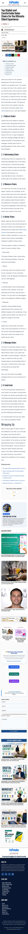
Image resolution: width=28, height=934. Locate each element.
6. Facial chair (8, 72)
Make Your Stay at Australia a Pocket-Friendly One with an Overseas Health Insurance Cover (20, 639)
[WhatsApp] (15, 55)
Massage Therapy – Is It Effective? (12, 483)
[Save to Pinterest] (26, 472)
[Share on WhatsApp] (26, 469)
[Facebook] (6, 55)
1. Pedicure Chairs (9, 63)
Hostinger (19, 929)
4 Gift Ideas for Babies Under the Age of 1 (14, 480)
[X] (12, 55)
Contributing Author (9, 29)
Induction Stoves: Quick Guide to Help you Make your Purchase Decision (13, 583)
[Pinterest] (18, 55)
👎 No (14, 495)
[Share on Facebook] (26, 461)
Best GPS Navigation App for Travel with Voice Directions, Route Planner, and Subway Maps (13, 555)
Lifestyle (5, 24)
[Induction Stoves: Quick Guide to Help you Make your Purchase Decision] (14, 571)
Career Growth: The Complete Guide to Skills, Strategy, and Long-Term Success (13, 760)
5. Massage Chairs (9, 70)
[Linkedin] (9, 55)
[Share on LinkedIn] (26, 464)
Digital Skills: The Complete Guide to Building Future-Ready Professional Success (13, 782)
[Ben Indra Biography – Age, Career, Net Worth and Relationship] (14, 598)
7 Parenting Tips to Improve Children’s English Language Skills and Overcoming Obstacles (7, 637)
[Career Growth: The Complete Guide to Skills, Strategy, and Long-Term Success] (14, 750)
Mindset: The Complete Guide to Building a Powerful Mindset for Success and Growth (12, 804)
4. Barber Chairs (9, 69)
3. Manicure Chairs (9, 67)
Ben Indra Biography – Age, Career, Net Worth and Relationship (13, 610)
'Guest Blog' (5, 523)
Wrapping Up (8, 74)
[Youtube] (12, 874)
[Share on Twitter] (26, 467)
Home (2, 26)
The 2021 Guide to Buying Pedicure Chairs (14, 468)
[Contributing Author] (2, 30)
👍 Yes (14, 492)
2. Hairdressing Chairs (10, 65)
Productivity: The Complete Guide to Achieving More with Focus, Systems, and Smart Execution (13, 826)
